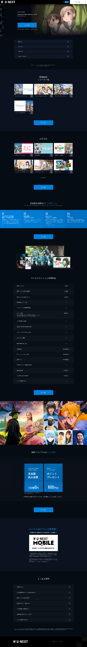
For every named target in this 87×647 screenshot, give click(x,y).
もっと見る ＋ (43, 177)
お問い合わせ (61, 641)
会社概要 (54, 641)
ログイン (66, 2)
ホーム (51, 641)
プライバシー (57, 641)
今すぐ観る (77, 2)
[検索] (63, 2)
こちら (36, 29)
